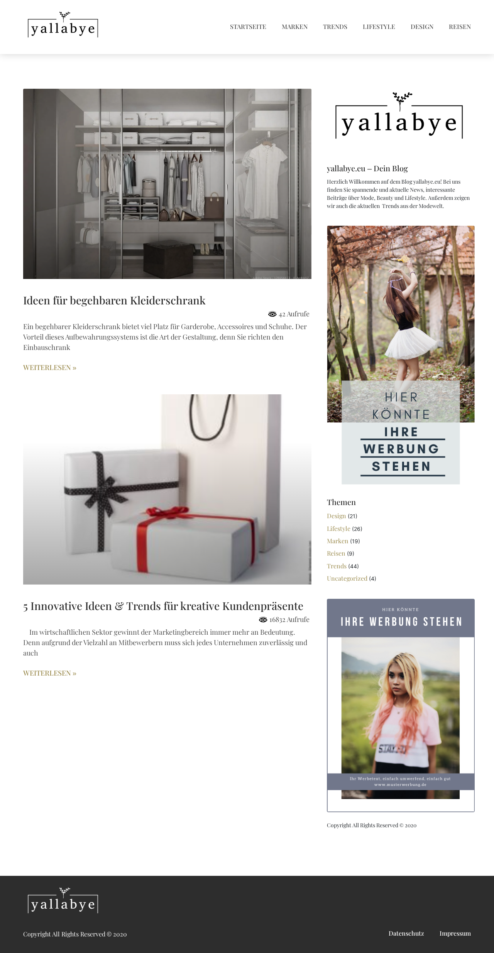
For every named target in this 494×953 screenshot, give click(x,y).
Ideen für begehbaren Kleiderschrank (114, 300)
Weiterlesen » (49, 368)
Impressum (455, 933)
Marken (295, 27)
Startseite (248, 27)
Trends (335, 27)
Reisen (460, 27)
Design (422, 27)
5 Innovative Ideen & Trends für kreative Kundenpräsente (163, 606)
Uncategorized (347, 578)
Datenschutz (406, 933)
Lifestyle (379, 27)
